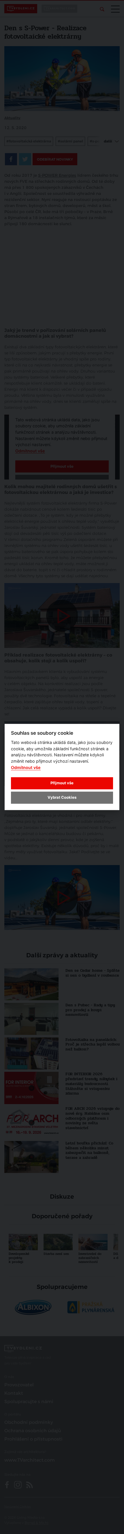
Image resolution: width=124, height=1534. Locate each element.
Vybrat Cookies (62, 797)
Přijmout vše (62, 783)
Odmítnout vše (26, 767)
